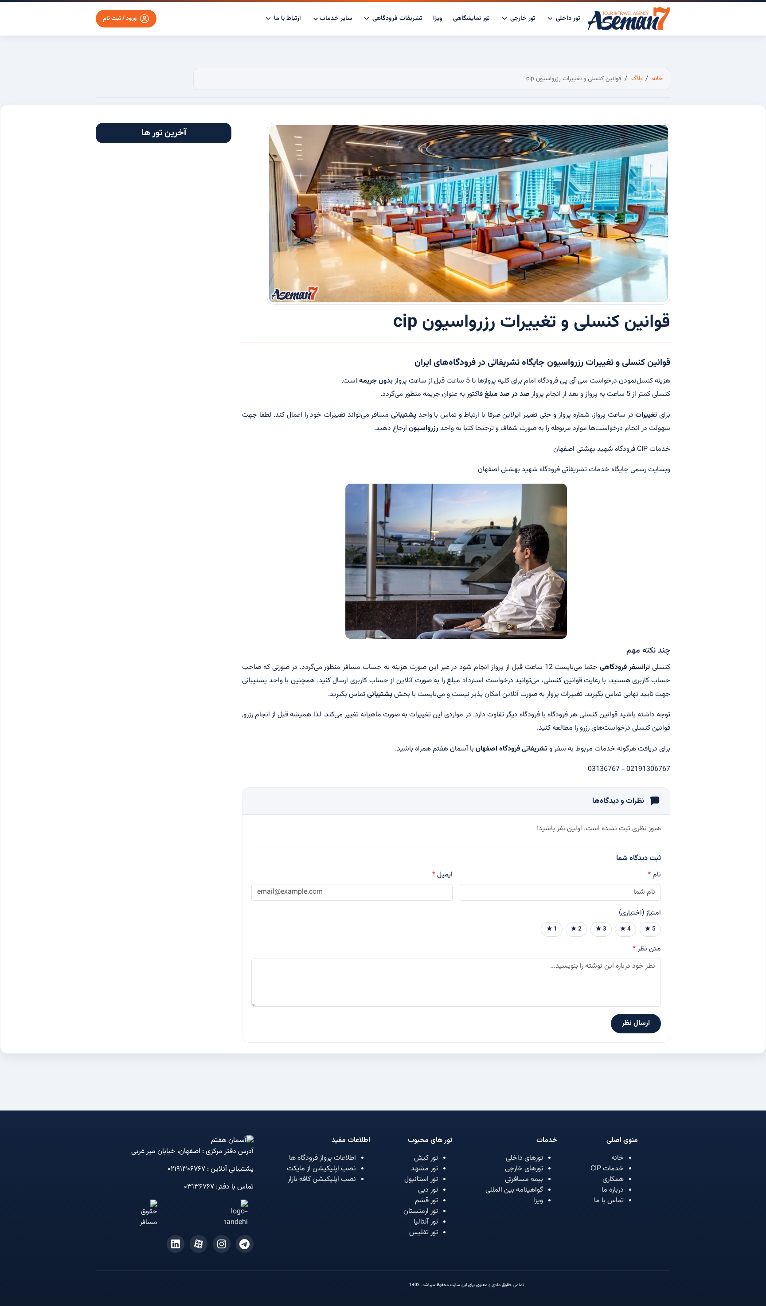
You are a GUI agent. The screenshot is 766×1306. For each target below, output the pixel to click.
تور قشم (426, 1200)
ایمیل (442, 875)
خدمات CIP (607, 1168)
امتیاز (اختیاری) (640, 913)
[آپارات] (198, 1244)
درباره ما (613, 1190)
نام (654, 875)
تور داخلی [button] (567, 18)
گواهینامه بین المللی (514, 1190)
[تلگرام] (245, 1244)
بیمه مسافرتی (524, 1179)
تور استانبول (421, 1179)
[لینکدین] (175, 1244)
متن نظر (647, 949)
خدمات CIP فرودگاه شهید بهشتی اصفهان (611, 449)
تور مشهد (424, 1168)
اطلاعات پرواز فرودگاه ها (322, 1158)
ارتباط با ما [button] (286, 18)
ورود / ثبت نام (120, 18)
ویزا (437, 18)
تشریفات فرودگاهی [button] (396, 18)
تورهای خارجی (524, 1168)
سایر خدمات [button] (336, 18)
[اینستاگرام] (222, 1244)
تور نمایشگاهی (471, 18)
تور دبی (428, 1190)
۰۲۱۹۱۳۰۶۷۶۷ (186, 1169)
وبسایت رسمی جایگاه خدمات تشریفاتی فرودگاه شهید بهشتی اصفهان (574, 469)
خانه (617, 1158)
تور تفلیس (423, 1232)
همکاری (613, 1179)
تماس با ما (609, 1200)
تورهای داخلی (524, 1158)
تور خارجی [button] (521, 18)
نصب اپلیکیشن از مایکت (321, 1168)
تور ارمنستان (420, 1211)
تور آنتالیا (426, 1222)
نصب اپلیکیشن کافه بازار (322, 1179)
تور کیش (426, 1158)
